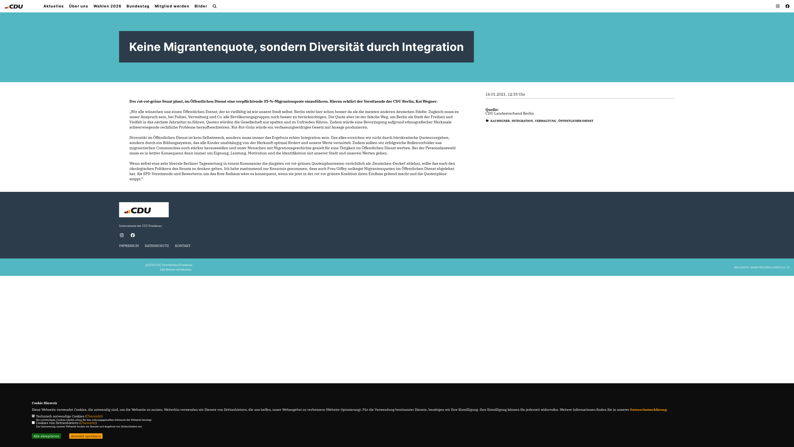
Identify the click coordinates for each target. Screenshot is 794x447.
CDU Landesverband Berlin (509, 113)
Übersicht (94, 416)
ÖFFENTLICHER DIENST (575, 121)
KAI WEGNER (500, 121)
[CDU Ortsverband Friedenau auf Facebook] (132, 236)
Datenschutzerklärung (648, 409)
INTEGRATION (522, 121)
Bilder (201, 6)
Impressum (129, 246)
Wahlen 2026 (107, 6)
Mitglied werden (172, 6)
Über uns (78, 6)
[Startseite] (144, 210)
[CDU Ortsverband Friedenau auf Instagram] (121, 236)
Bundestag (138, 6)
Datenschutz (157, 246)
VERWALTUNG (545, 121)
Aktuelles (53, 6)
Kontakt (182, 246)
